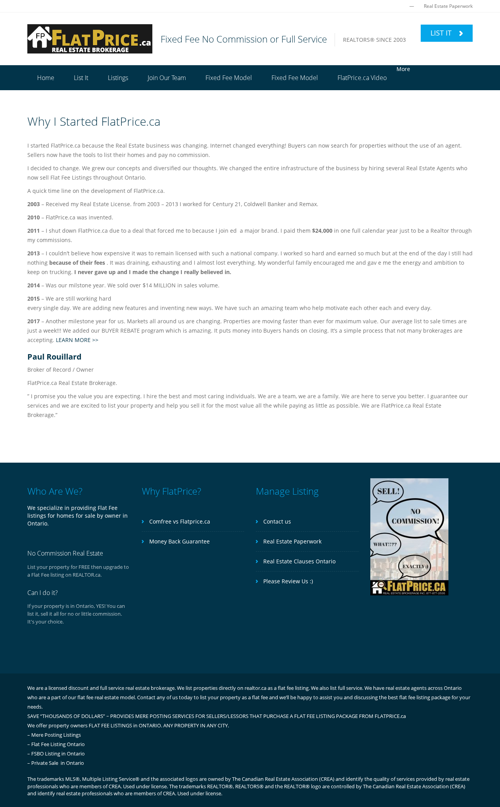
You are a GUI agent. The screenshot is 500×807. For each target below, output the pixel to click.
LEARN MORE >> (77, 340)
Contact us (276, 521)
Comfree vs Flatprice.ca (179, 521)
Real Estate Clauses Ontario (299, 561)
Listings (118, 77)
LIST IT (442, 32)
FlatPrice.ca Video (362, 77)
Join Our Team (167, 77)
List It (81, 77)
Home (45, 77)
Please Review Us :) (287, 581)
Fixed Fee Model (228, 77)
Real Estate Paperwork (448, 6)
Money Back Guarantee (179, 541)
